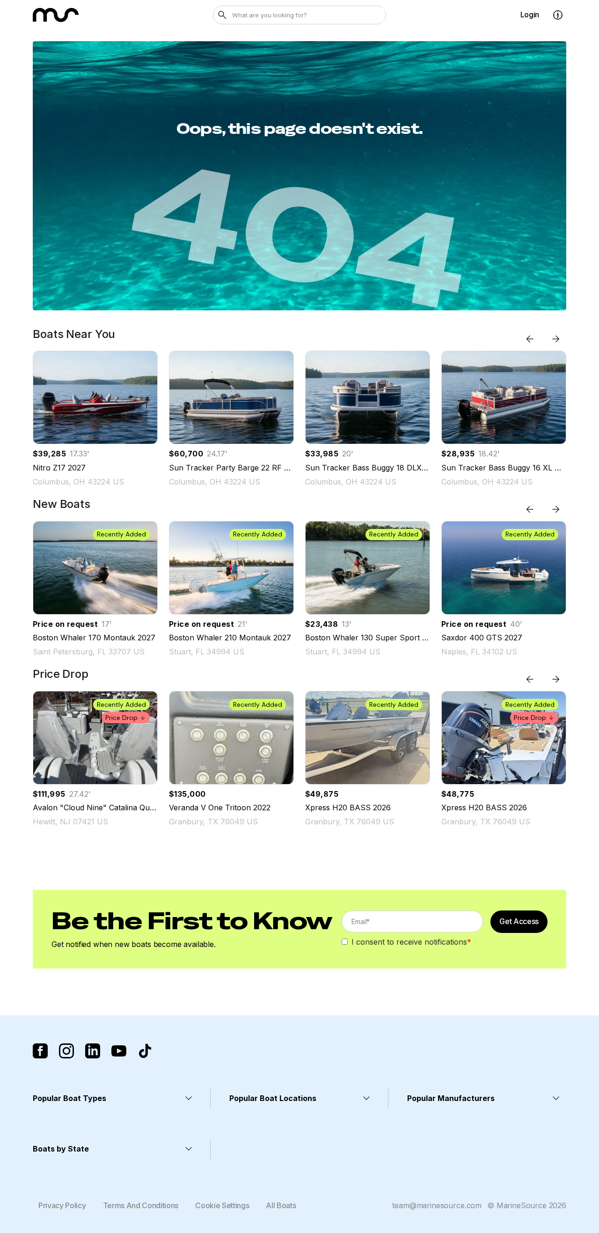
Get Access (519, 921)
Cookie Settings (222, 1205)
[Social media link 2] (66, 1050)
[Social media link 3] (92, 1050)
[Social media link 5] (145, 1050)
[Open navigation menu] (557, 15)
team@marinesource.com (437, 1205)
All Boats (281, 1205)
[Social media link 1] (40, 1050)
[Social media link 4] (118, 1050)
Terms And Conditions (141, 1205)
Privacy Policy (62, 1205)
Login (529, 14)
